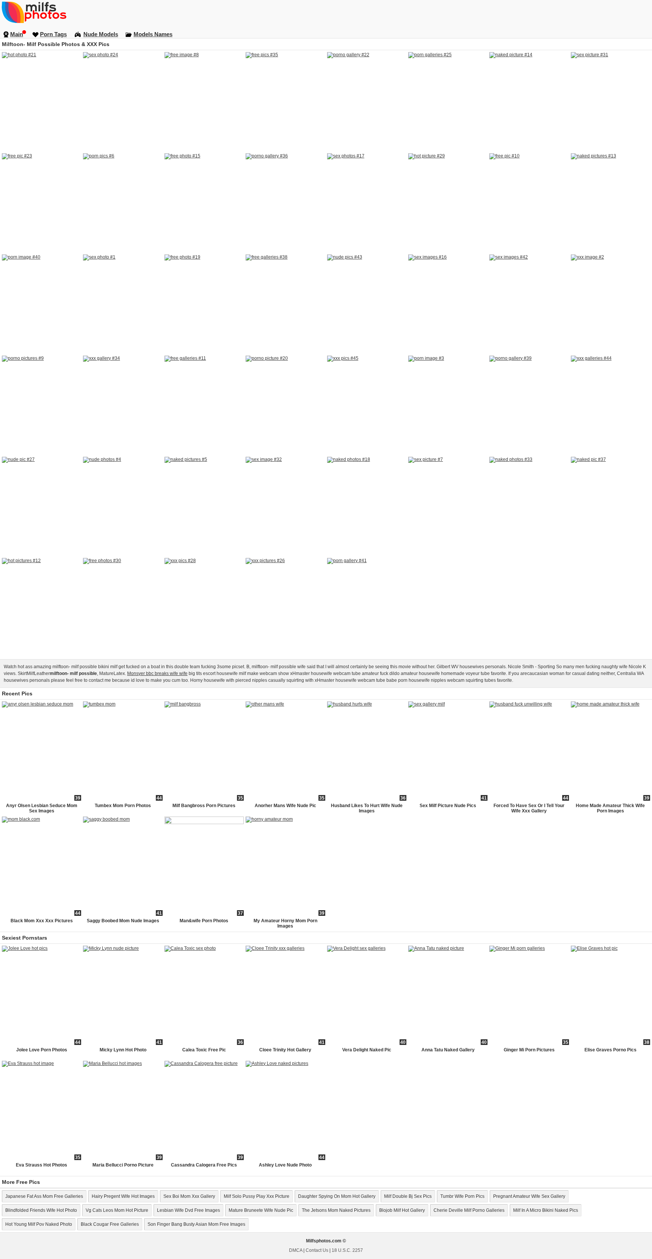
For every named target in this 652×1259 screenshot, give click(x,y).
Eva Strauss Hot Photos (41, 1165)
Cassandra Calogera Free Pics (204, 1165)
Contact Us (317, 1250)
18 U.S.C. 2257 (347, 1250)
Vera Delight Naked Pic (366, 1050)
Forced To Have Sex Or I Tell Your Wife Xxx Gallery (529, 808)
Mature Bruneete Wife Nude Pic (261, 1210)
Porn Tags (53, 34)
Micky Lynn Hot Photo (123, 1050)
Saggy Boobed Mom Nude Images (123, 920)
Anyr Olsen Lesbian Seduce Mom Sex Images (41, 808)
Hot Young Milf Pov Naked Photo (38, 1224)
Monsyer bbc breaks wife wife (157, 673)
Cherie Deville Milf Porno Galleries (469, 1210)
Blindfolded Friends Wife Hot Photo (41, 1210)
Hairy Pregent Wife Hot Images (123, 1196)
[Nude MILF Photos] (326, 12)
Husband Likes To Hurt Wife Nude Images (367, 808)
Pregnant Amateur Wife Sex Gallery (529, 1196)
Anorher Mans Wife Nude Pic (285, 805)
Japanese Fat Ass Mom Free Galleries (44, 1196)
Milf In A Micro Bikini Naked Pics (545, 1210)
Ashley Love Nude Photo (285, 1165)
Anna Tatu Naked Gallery (448, 1050)
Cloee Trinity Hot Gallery (285, 1050)
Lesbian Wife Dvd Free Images (188, 1210)
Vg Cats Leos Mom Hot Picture (117, 1210)
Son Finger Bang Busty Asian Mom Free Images (196, 1224)
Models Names (153, 34)
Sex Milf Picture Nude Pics (448, 805)
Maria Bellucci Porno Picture (123, 1165)
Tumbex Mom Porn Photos (123, 805)
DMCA (295, 1250)
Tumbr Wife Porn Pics (462, 1196)
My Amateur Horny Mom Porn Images (285, 923)
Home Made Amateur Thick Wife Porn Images (610, 808)
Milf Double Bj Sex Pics (408, 1196)
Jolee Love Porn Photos (41, 1050)
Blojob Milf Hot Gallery (402, 1210)
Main (16, 34)
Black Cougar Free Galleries (110, 1224)
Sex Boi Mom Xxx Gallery (189, 1196)
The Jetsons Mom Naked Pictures (336, 1210)
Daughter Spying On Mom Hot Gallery (336, 1196)
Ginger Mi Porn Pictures (529, 1050)
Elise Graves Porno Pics (610, 1050)
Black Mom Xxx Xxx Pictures (42, 920)
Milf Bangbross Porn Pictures (203, 805)
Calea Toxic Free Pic (204, 1050)
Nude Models (100, 34)
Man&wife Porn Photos (204, 920)
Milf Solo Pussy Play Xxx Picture (256, 1196)
